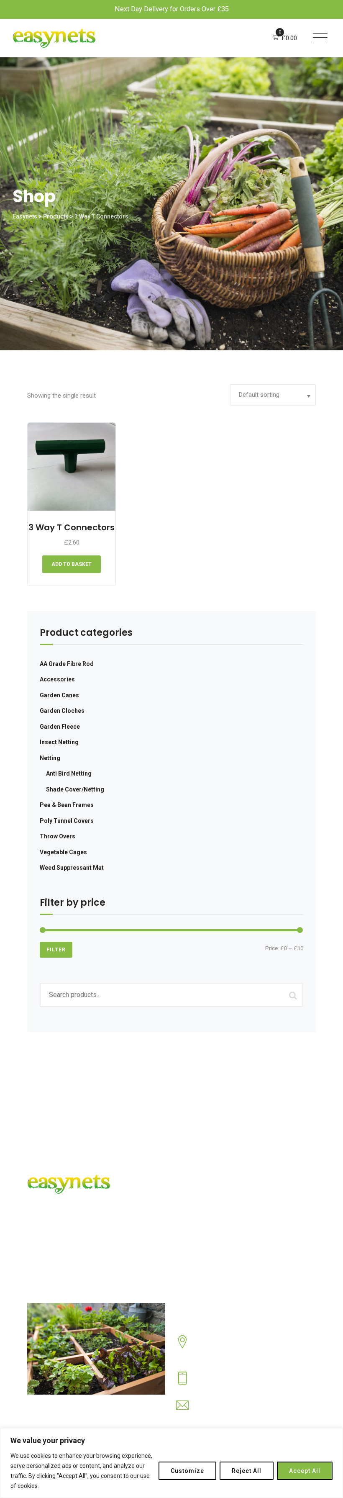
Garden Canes (59, 695)
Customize (187, 1470)
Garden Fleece (60, 726)
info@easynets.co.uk (224, 1411)
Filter (56, 950)
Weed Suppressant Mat (72, 867)
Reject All (246, 1470)
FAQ (191, 1205)
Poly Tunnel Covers (67, 820)
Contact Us (201, 1220)
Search (292, 994)
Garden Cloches (62, 710)
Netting (50, 758)
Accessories (57, 679)
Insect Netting (59, 742)
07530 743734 (214, 1384)
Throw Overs (57, 836)
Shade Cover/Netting (75, 789)
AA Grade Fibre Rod (67, 663)
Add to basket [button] (71, 564)
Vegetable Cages (63, 852)
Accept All (304, 1470)
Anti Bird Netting (69, 773)
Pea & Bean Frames (67, 805)
